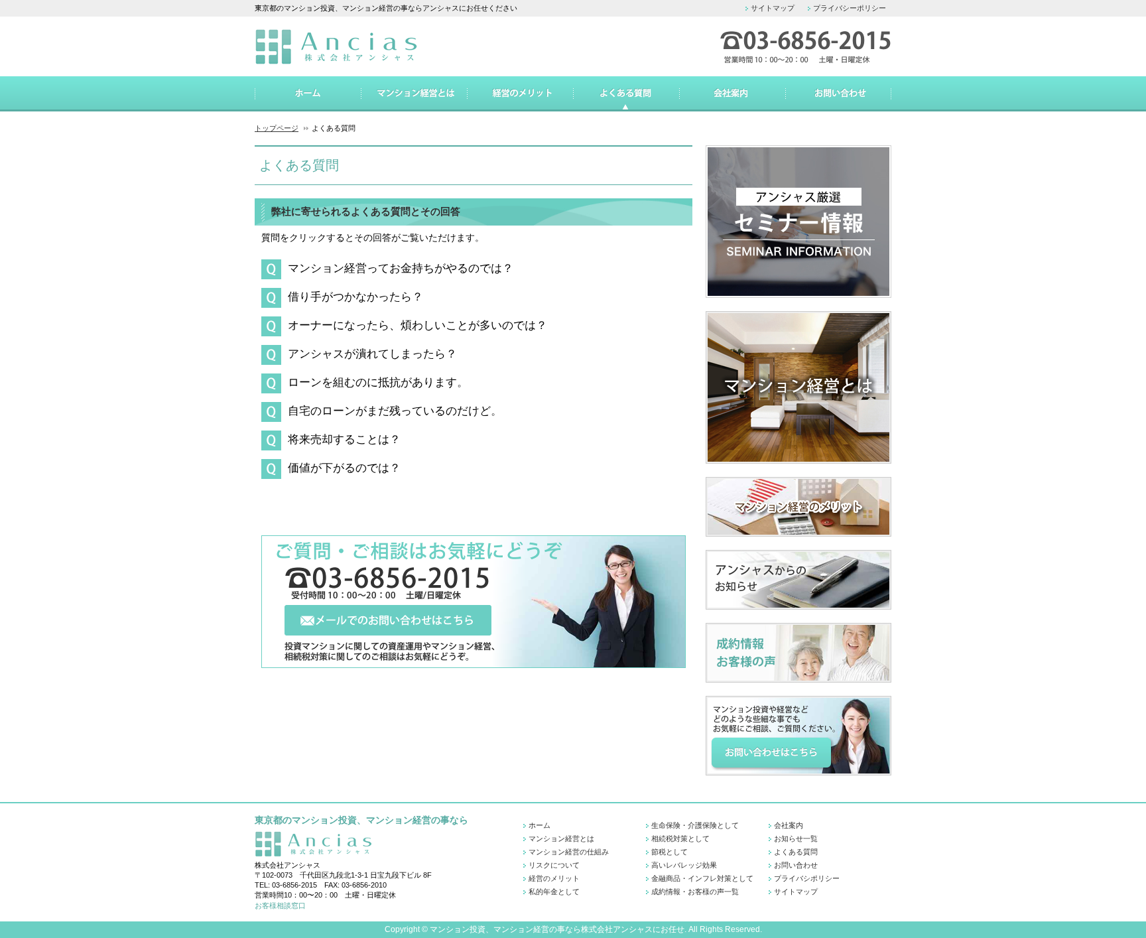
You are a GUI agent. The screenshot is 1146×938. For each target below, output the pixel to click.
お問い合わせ (796, 865)
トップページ (276, 128)
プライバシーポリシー (849, 8)
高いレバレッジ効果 (684, 865)
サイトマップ (773, 8)
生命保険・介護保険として (695, 825)
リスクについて (554, 865)
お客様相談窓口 (280, 905)
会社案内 (788, 825)
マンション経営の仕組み (569, 852)
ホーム (539, 825)
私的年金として (554, 892)
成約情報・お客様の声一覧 (695, 892)
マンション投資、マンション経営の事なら (505, 929)
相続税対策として (680, 838)
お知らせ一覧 (796, 838)
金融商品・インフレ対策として (702, 878)
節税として (669, 852)
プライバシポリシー (807, 878)
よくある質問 (796, 852)
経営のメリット (554, 878)
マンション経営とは (561, 838)
